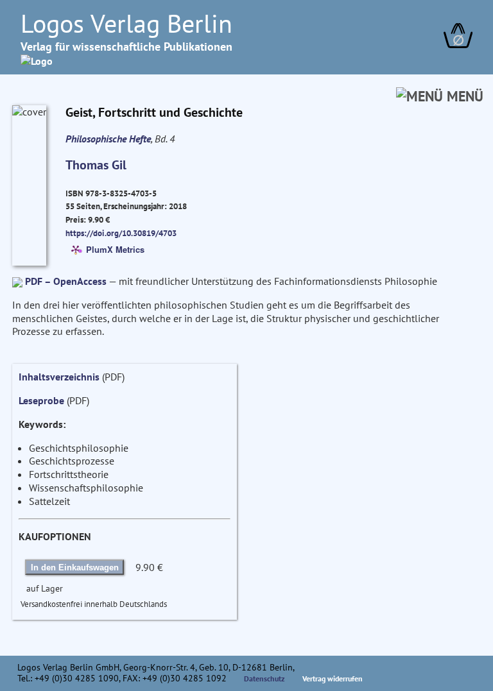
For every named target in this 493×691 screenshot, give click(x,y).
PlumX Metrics (115, 249)
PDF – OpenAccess (66, 281)
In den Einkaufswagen (75, 567)
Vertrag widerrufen (332, 678)
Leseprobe (41, 400)
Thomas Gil (95, 165)
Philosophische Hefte (108, 138)
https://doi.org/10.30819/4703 (121, 233)
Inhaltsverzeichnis (59, 376)
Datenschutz (264, 678)
